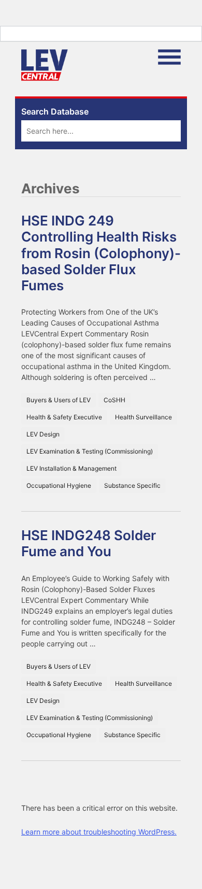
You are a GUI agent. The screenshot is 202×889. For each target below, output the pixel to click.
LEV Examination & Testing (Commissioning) (89, 451)
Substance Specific (132, 485)
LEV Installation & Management (71, 468)
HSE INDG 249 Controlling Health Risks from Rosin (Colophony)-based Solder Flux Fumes (101, 253)
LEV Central (44, 65)
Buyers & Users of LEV (58, 400)
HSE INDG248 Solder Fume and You (88, 543)
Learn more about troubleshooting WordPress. (99, 831)
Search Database (55, 111)
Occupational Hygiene (58, 485)
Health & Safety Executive (64, 417)
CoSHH (114, 400)
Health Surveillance (143, 417)
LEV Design (43, 434)
